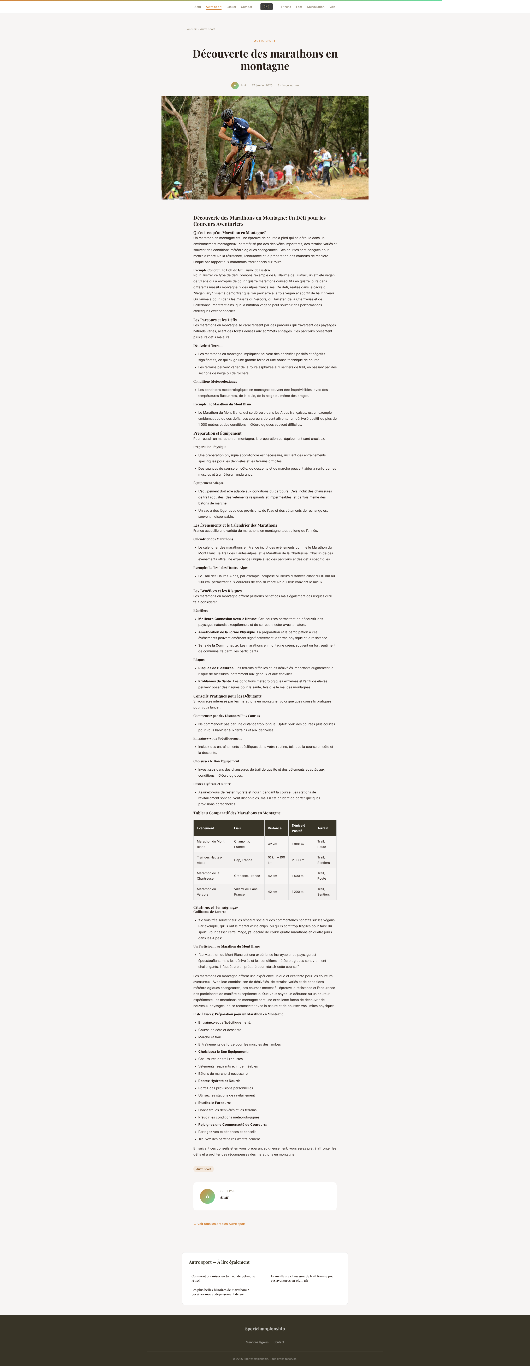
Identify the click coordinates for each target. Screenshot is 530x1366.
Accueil (191, 29)
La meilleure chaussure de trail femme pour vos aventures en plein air (303, 1278)
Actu (197, 6)
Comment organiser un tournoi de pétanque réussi (223, 1278)
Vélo (332, 6)
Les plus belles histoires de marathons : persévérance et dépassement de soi (220, 1292)
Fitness (286, 6)
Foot (299, 6)
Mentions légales (257, 1342)
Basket (231, 6)
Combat (246, 6)
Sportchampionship (265, 1328)
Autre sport (214, 6)
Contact (278, 1342)
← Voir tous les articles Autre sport (219, 1224)
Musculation (315, 6)
